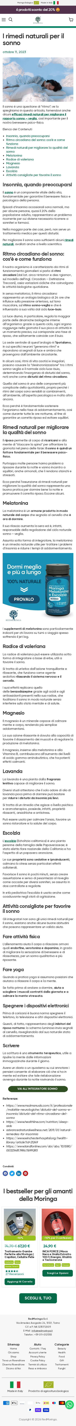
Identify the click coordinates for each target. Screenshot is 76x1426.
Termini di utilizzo (37, 1364)
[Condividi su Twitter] (12, 1173)
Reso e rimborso (37, 1368)
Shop (13, 1356)
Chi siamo (13, 1352)
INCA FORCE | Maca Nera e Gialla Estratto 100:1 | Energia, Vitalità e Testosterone (57, 1256)
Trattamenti (61, 1364)
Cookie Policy (37, 1360)
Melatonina (14, 155)
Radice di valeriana (20, 159)
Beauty (62, 1348)
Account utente (37, 1352)
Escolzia (11, 171)
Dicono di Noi (13, 1368)
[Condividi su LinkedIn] (18, 1173)
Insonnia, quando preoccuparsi (27, 136)
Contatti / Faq (38, 1348)
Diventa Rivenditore (13, 1364)
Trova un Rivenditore (13, 1360)
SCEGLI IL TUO (38, 1298)
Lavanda (12, 167)
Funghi (61, 1368)
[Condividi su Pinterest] (25, 1173)
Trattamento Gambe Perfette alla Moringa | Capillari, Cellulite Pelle (19, 1254)
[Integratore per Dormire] (38, 1089)
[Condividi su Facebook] (5, 1173)
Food (62, 1356)
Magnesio (13, 163)
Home (13, 1348)
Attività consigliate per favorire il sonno (33, 175)
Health (61, 1352)
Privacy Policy (37, 1356)
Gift (62, 1360)
